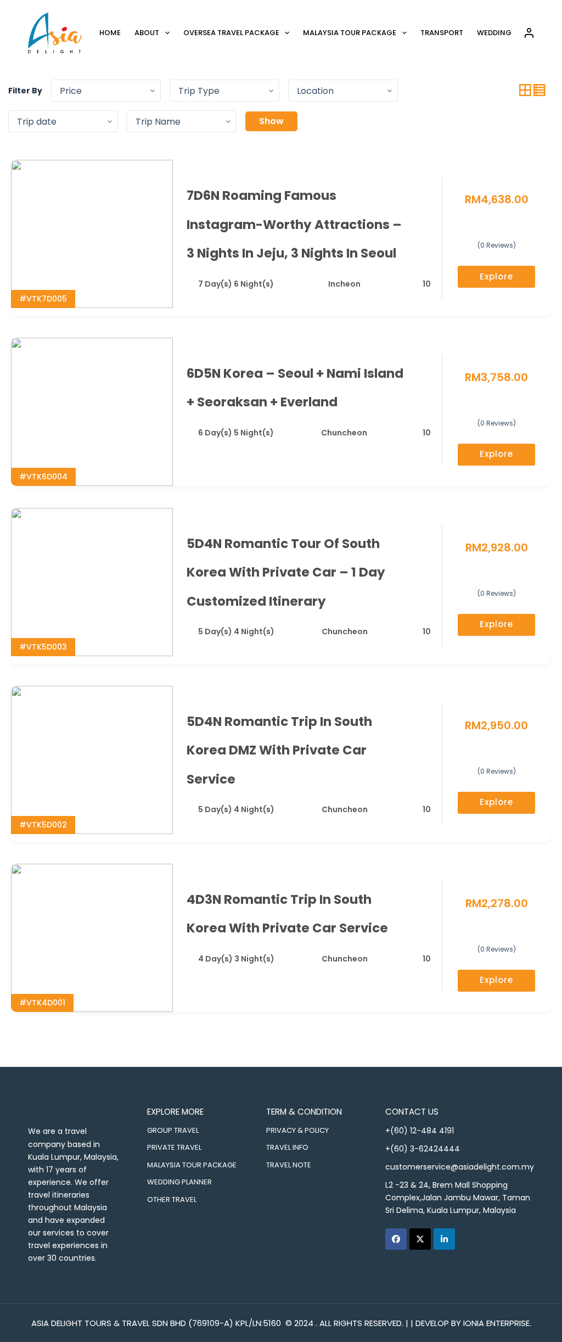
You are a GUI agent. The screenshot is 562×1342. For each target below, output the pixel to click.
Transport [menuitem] (441, 32)
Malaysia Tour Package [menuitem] (349, 32)
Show (271, 121)
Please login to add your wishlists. (426, 196)
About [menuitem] (146, 32)
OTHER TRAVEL (171, 1199)
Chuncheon (344, 432)
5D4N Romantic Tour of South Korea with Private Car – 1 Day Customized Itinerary (286, 572)
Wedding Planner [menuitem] (511, 32)
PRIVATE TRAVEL (174, 1147)
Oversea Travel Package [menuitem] (231, 32)
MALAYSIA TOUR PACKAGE (192, 1165)
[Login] (529, 33)
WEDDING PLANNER (179, 1182)
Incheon (344, 283)
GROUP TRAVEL (173, 1130)
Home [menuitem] (110, 32)
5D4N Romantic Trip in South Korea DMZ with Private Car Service (279, 750)
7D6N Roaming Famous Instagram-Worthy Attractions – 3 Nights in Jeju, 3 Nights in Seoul (294, 224)
